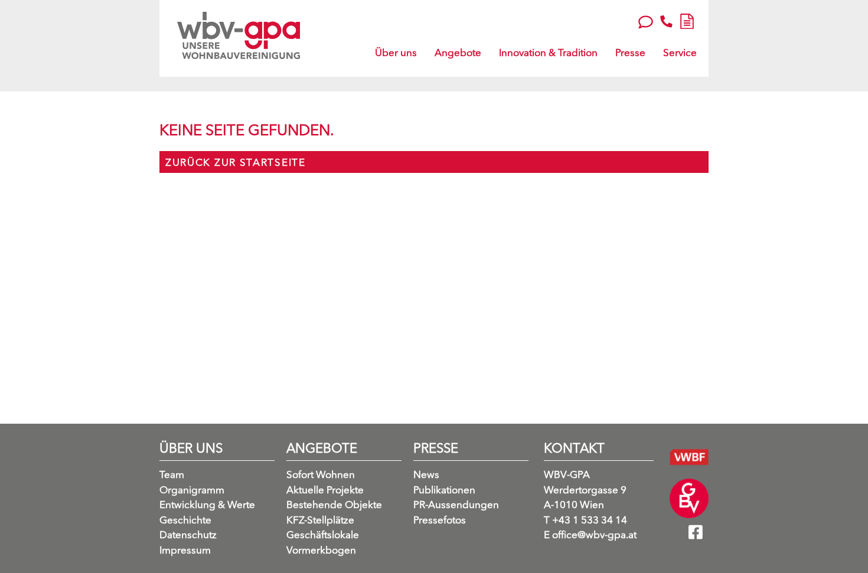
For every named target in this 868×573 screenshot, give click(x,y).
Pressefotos (439, 519)
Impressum (185, 549)
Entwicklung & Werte (207, 504)
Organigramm (191, 489)
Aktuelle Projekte (325, 489)
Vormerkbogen (321, 549)
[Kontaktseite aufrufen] (645, 21)
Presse (630, 52)
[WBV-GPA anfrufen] (666, 21)
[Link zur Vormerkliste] (687, 19)
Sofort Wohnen (320, 474)
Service (680, 52)
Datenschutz (188, 534)
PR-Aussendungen (456, 504)
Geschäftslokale (322, 534)
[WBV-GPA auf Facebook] (698, 536)
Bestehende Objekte (334, 504)
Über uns (396, 52)
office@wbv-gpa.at (590, 534)
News (426, 474)
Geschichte (185, 519)
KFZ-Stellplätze (320, 519)
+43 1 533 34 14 (585, 519)
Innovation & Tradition (548, 52)
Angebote (458, 52)
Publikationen (444, 489)
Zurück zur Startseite (235, 162)
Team (171, 474)
